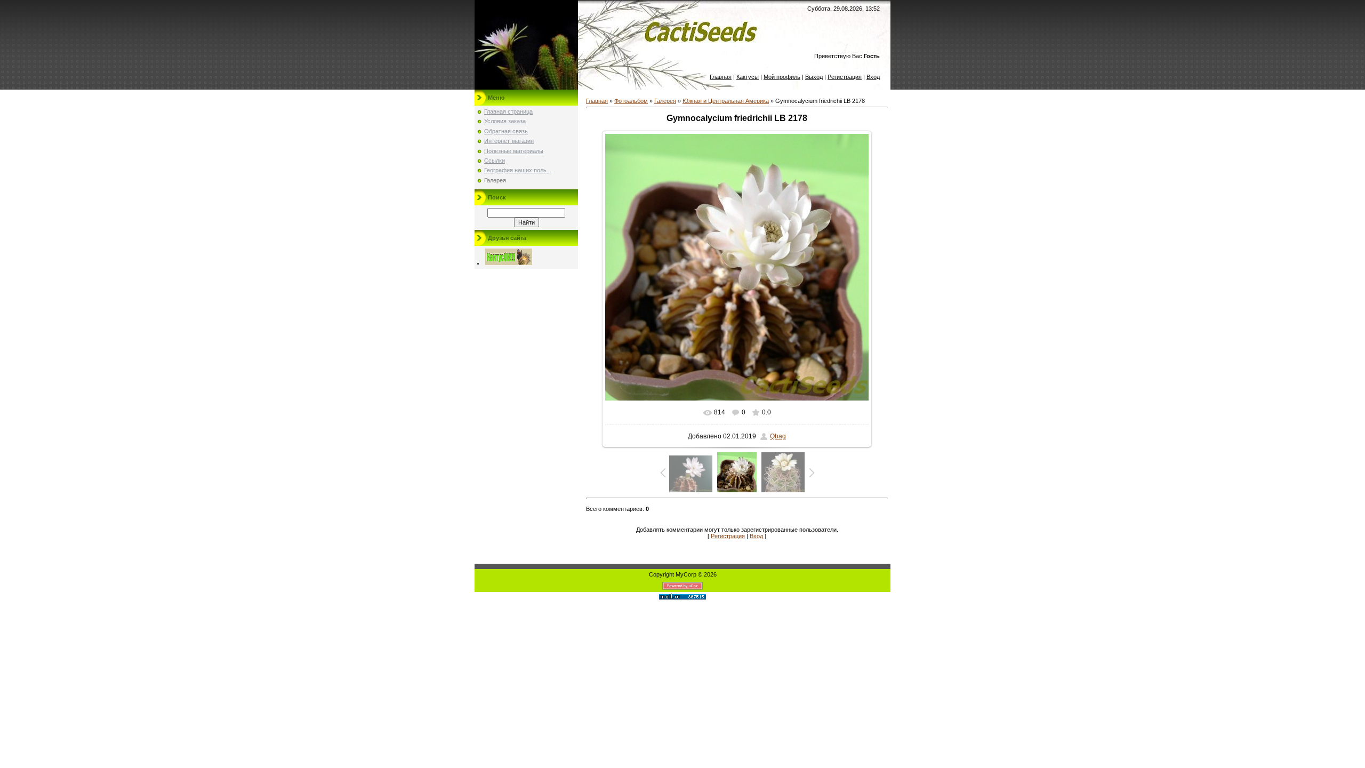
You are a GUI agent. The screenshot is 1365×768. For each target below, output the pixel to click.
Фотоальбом (631, 101)
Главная (721, 77)
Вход (873, 77)
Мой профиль (782, 77)
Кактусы (747, 77)
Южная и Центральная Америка (725, 101)
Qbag (778, 436)
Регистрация (845, 77)
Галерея (665, 101)
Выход (814, 77)
